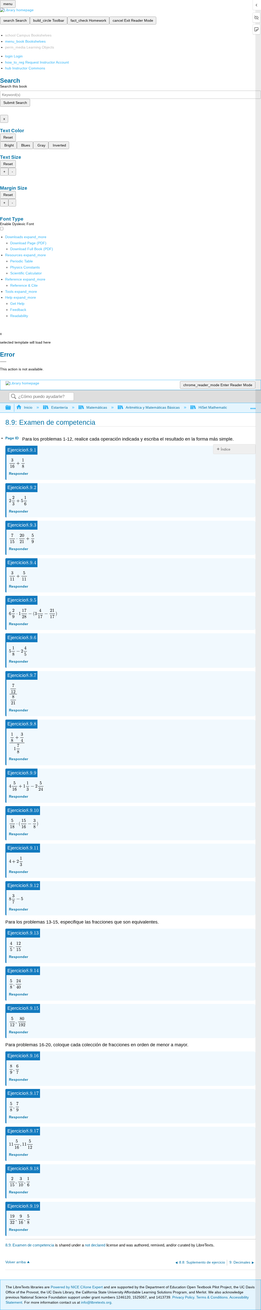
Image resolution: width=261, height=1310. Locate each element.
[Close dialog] (3, 361)
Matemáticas (96, 407)
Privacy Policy (183, 1297)
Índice (225, 449)
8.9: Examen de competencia (29, 1245)
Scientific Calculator (26, 273)
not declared (95, 1245)
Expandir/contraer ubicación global (253, 406)
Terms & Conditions (212, 1297)
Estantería (59, 407)
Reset (8, 137)
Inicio (28, 407)
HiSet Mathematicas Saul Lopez (224, 407)
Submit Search (15, 103)
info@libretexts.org (95, 1302)
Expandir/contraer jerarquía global (11, 408)
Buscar (13, 397)
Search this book (13, 86)
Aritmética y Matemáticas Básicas (153, 407)
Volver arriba (15, 1262)
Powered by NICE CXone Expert (77, 1287)
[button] (18, 310)
